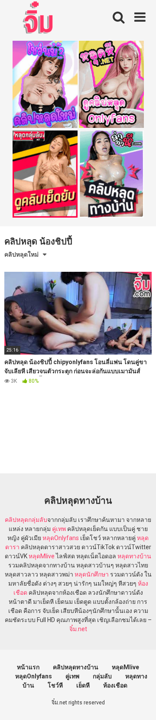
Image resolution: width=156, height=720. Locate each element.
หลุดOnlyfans (60, 537)
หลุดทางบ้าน (134, 556)
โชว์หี (55, 685)
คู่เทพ (59, 528)
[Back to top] (140, 702)
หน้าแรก (28, 667)
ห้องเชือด (115, 685)
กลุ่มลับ (37, 519)
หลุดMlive (42, 556)
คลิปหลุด (16, 519)
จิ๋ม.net (78, 629)
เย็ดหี (83, 685)
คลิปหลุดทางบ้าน (75, 667)
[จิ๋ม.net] (39, 18)
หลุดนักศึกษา (92, 574)
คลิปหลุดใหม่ (21, 254)
